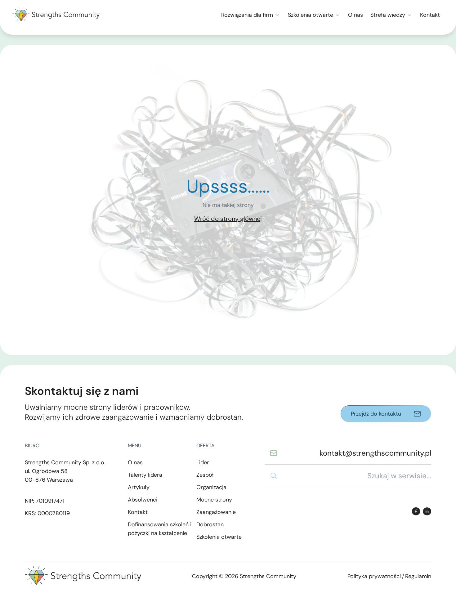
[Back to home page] (56, 14)
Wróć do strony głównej (228, 219)
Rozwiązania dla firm (247, 15)
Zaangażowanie (216, 512)
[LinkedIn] (427, 511)
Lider (202, 462)
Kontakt (430, 15)
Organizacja (211, 487)
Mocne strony (214, 499)
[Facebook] (416, 511)
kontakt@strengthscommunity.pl (375, 453)
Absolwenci (142, 499)
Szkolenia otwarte (310, 15)
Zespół (205, 475)
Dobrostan (210, 524)
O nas (355, 15)
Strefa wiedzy (387, 15)
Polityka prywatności (374, 576)
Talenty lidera (145, 475)
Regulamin (418, 576)
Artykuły (139, 487)
